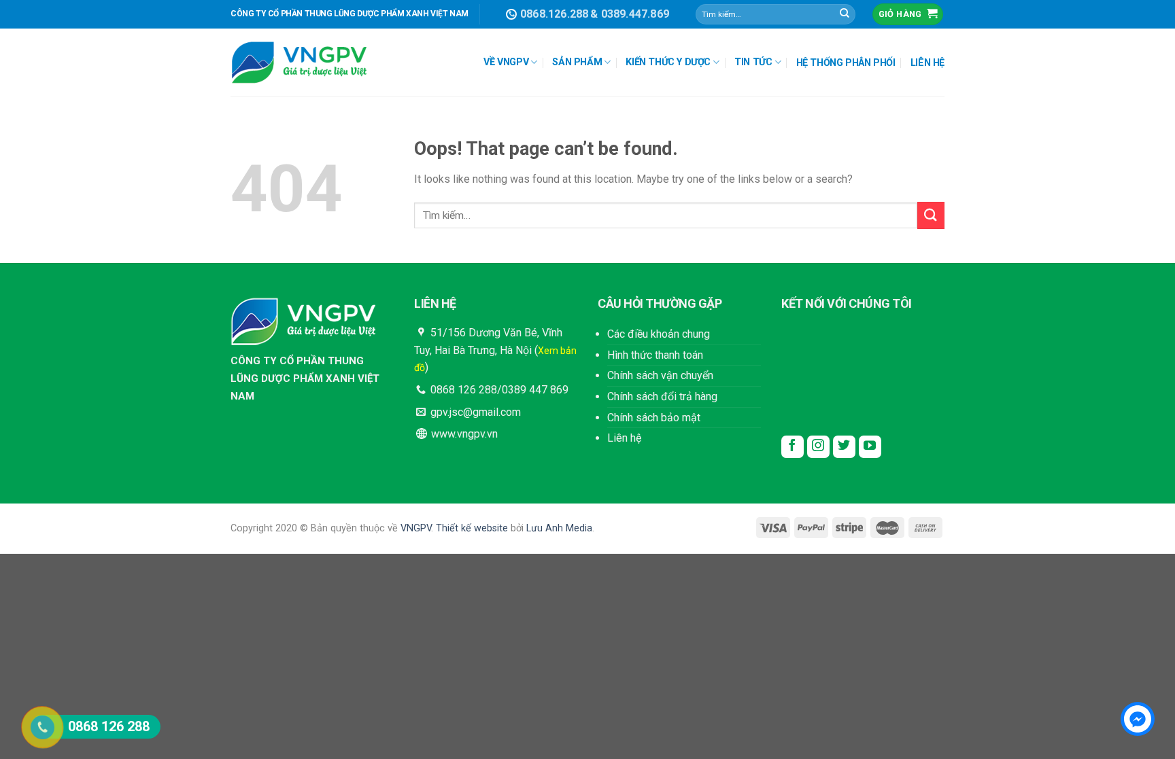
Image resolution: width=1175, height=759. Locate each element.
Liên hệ (624, 437)
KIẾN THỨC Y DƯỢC (668, 62)
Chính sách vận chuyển (660, 375)
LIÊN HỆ (927, 63)
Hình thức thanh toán (655, 355)
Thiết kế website (472, 528)
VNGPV (416, 528)
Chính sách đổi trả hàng (662, 396)
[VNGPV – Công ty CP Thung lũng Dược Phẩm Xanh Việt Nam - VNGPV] (299, 63)
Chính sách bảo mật (653, 417)
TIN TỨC (753, 62)
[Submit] (844, 14)
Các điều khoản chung (658, 334)
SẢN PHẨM (577, 62)
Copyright (252, 528)
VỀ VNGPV (505, 62)
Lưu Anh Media (559, 528)
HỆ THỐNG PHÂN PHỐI (846, 63)
